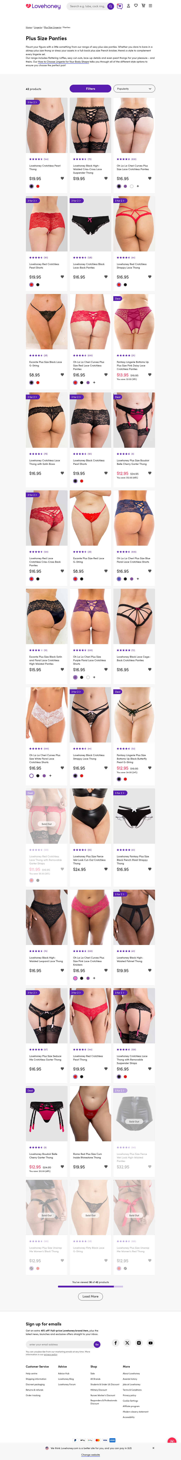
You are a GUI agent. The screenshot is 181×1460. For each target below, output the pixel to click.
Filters (90, 88)
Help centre (31, 1373)
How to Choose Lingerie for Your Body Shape (63, 61)
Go (96, 1344)
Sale (92, 1373)
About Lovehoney (131, 1373)
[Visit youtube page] (150, 1343)
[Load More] (138, 186)
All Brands (95, 1378)
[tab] (42, 1394)
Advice (62, 1366)
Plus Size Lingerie (52, 27)
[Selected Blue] (119, 579)
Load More (90, 1296)
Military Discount (98, 1389)
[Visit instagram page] (139, 1343)
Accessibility (129, 1417)
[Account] (128, 6)
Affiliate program (131, 1406)
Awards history (130, 1378)
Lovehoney (90, 16)
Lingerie (38, 27)
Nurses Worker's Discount (102, 1395)
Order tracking (33, 1395)
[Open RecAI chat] (172, 1441)
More (126, 1366)
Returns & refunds (34, 1389)
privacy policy (50, 1354)
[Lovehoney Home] (43, 6)
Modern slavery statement (135, 1411)
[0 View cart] (143, 6)
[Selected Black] (31, 186)
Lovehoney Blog (66, 1378)
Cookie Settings (130, 1400)
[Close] (153, 1448)
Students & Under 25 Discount (104, 1384)
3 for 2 (31, 102)
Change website (90, 1454)
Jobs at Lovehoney (131, 1384)
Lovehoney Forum (67, 1384)
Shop (93, 1366)
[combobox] (90, 6)
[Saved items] (62, 178)
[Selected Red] (38, 186)
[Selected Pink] (75, 978)
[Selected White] (132, 186)
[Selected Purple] (125, 186)
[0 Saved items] (136, 6)
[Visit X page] (127, 1343)
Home (29, 27)
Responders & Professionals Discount (103, 1402)
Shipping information (36, 1378)
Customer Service (37, 1366)
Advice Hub (63, 1373)
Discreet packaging (35, 1384)
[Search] (110, 6)
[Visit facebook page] (115, 1343)
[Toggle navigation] (150, 6)
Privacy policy (129, 1395)
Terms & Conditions (132, 1389)
